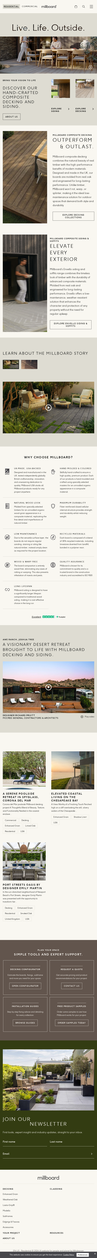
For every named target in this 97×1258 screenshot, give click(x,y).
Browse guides (25, 1023)
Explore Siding (56, 109)
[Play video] (48, 407)
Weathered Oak (10, 1199)
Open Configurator (25, 986)
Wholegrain (78, 1250)
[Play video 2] (29, 364)
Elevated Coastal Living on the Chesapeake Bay (66, 797)
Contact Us (71, 986)
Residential (11, 6)
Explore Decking (81, 109)
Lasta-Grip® (9, 1205)
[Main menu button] (91, 6)
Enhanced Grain (10, 1194)
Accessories (8, 1227)
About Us (11, 116)
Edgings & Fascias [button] (11, 1221)
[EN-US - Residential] (48, 1177)
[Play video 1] (11, 364)
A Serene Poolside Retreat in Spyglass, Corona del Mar (21, 797)
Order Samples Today (72, 1023)
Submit (91, 1153)
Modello (6, 1210)
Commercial (30, 6)
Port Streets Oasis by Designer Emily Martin (23, 886)
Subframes (8, 1216)
